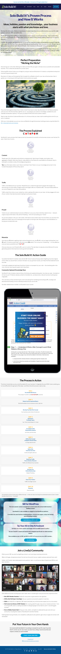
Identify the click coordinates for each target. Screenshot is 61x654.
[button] (30, 317)
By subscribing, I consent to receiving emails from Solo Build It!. (31, 340)
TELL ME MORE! (37, 336)
